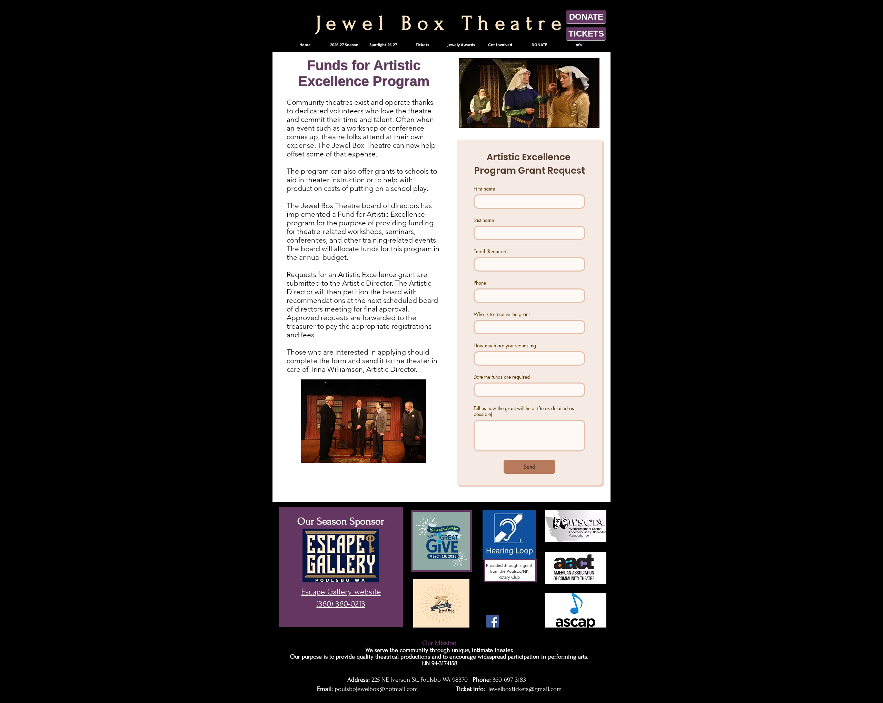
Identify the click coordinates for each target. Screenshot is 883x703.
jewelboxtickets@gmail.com (525, 689)
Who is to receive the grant (501, 314)
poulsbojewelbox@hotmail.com (376, 689)
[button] (422, 45)
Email (491, 251)
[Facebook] (492, 621)
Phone (480, 283)
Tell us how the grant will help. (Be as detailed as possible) (524, 411)
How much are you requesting (505, 345)
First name (484, 189)
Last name (484, 220)
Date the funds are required (502, 377)
